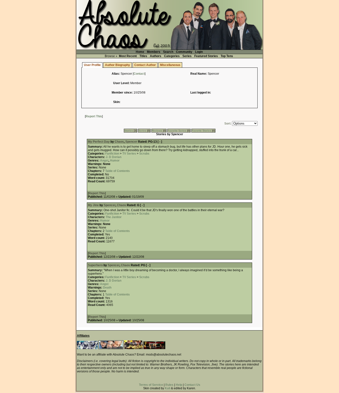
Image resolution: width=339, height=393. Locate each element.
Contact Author (145, 65)
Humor (115, 160)
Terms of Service (151, 385)
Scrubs (144, 153)
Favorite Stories (201, 130)
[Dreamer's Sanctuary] (154, 348)
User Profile (92, 65)
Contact (139, 73)
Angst (104, 160)
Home (140, 52)
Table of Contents (117, 171)
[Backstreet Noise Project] (133, 348)
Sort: (227, 123)
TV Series (129, 153)
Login (199, 52)
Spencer (131, 141)
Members (153, 52)
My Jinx (93, 205)
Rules (169, 385)
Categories (172, 56)
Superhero (95, 265)
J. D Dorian (113, 157)
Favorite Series (177, 130)
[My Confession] (111, 348)
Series (187, 56)
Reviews (157, 130)
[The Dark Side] (87, 348)
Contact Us (192, 385)
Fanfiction (112, 153)
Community (184, 52)
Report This (94, 116)
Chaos (119, 141)
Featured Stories (206, 56)
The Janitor (114, 217)
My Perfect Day (99, 141)
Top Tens (227, 56)
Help (179, 385)
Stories (128, 130)
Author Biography (117, 65)
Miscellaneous (170, 65)
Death (107, 287)
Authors (155, 56)
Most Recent (128, 56)
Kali (167, 388)
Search (168, 52)
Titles (143, 56)
